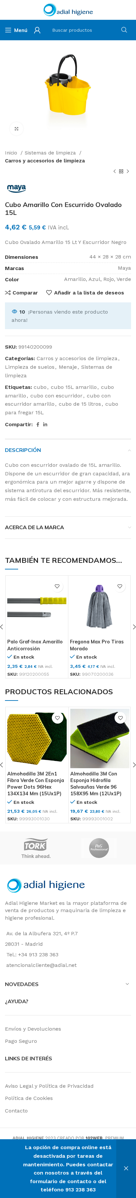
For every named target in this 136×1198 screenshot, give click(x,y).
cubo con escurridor (56, 396)
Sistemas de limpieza (51, 153)
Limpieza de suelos (29, 367)
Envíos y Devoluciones (33, 1029)
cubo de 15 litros (80, 404)
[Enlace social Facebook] (37, 424)
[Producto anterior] (114, 171)
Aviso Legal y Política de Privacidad (49, 1086)
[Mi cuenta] (37, 30)
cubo (40, 387)
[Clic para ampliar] (16, 128)
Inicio (12, 153)
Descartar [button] (126, 1168)
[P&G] (98, 848)
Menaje (68, 367)
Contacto (16, 1111)
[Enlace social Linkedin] (45, 424)
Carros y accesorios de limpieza (45, 161)
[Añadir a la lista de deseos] (57, 586)
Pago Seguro (21, 1041)
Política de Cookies (29, 1098)
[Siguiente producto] (127, 171)
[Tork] (36, 848)
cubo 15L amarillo (74, 387)
